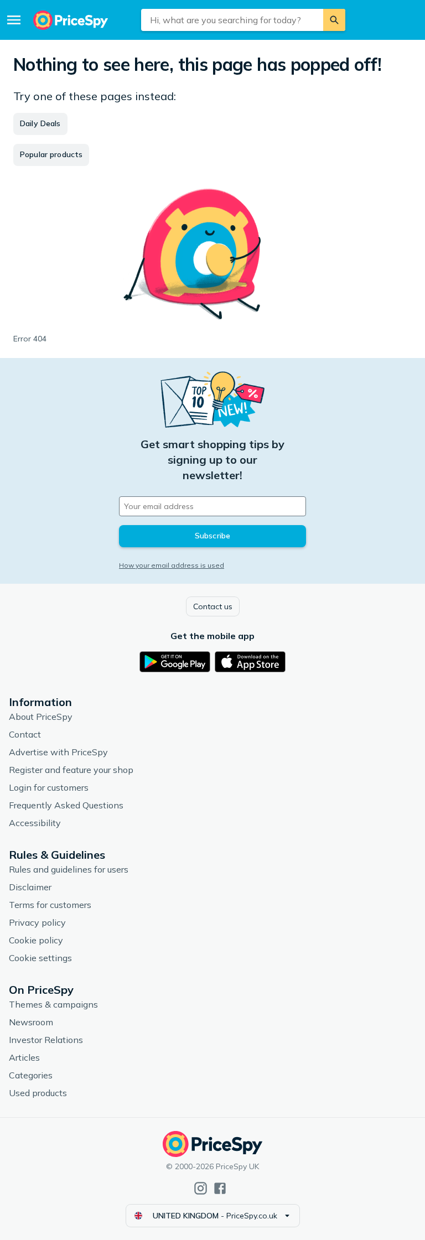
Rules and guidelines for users (68, 869)
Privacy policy (37, 922)
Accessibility (35, 822)
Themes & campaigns (53, 1004)
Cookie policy (36, 940)
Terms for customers (50, 904)
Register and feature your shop (71, 769)
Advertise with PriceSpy (58, 752)
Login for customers (49, 787)
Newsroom (31, 1022)
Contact (25, 734)
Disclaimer (30, 887)
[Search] (334, 20)
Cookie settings (40, 957)
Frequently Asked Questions (66, 805)
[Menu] (14, 20)
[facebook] (219, 1188)
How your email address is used (171, 565)
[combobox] (232, 20)
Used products (38, 1092)
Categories (31, 1075)
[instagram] (200, 1188)
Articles (24, 1057)
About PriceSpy (40, 716)
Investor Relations (46, 1039)
